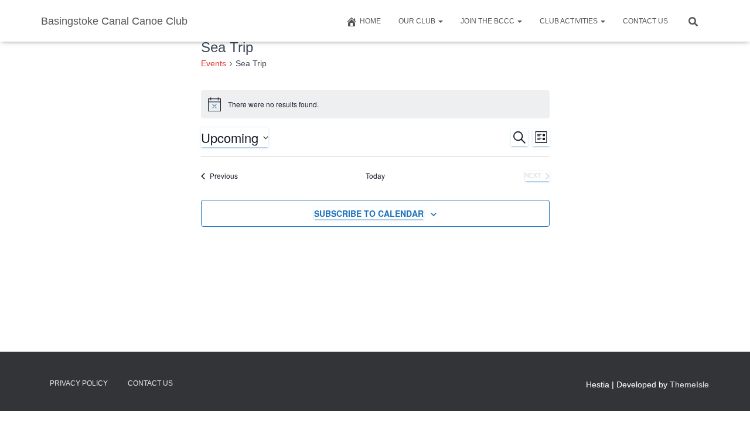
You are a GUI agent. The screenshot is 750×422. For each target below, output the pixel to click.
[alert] (375, 104)
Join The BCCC (488, 21)
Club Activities (569, 21)
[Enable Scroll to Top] (727, 398)
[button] (440, 21)
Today (375, 176)
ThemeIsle (689, 384)
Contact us (645, 21)
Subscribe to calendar (369, 213)
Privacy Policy (79, 383)
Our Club (417, 21)
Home (370, 21)
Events (213, 63)
